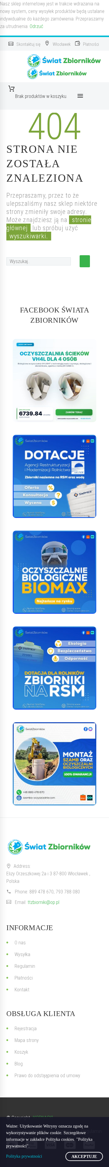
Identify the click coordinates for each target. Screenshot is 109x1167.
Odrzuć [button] (36, 26)
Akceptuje (84, 1156)
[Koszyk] (41, 89)
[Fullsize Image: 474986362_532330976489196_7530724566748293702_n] (54, 572)
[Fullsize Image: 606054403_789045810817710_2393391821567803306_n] (54, 380)
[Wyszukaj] (85, 261)
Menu (80, 95)
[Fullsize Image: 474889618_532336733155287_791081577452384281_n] (54, 763)
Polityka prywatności (24, 1156)
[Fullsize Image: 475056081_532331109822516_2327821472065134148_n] (54, 668)
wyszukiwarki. (28, 236)
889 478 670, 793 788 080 (54, 892)
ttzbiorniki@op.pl (43, 902)
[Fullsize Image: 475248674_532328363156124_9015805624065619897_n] (54, 476)
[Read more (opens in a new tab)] (25, 44)
